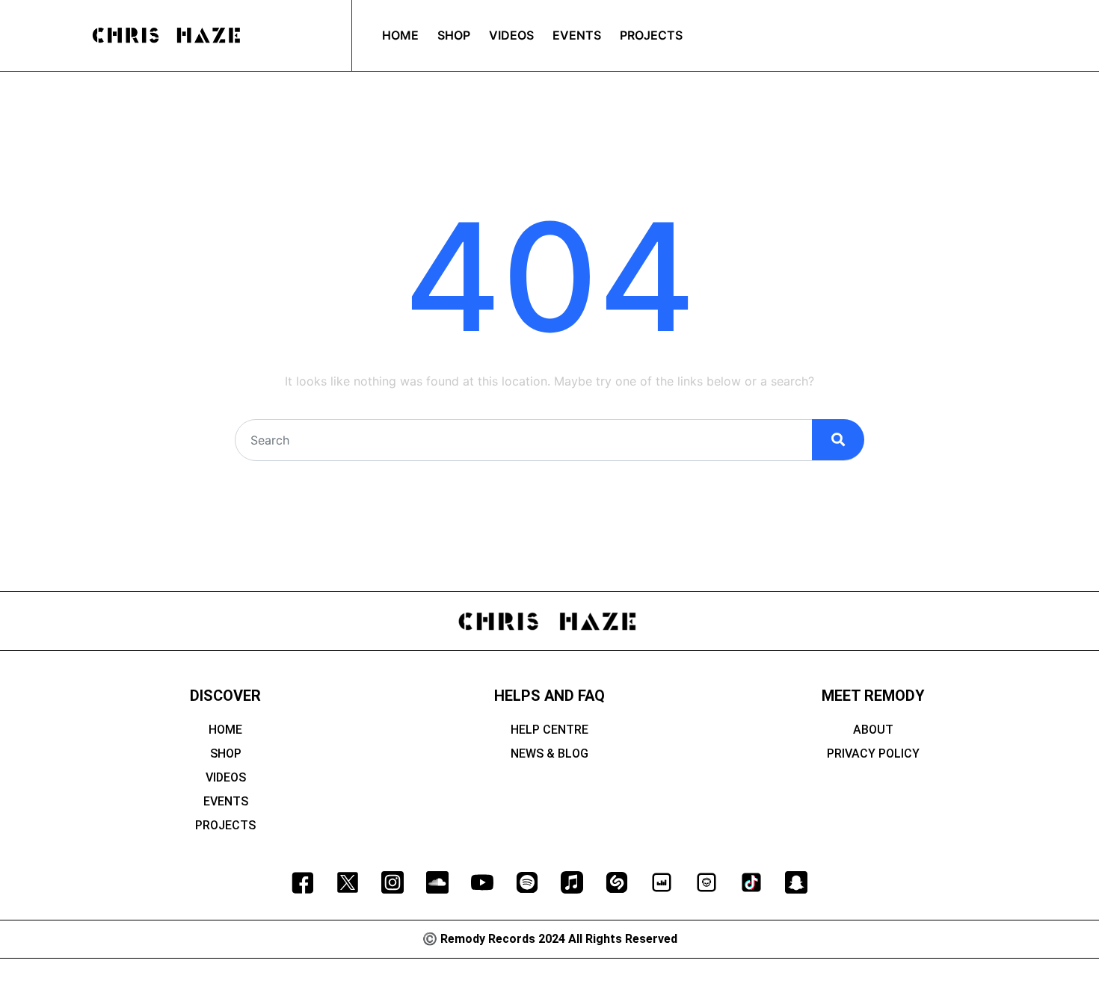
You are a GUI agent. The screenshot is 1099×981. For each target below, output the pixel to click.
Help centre (549, 729)
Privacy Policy (873, 753)
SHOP (225, 753)
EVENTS (225, 801)
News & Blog (549, 753)
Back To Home (549, 492)
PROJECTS (225, 825)
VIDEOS (226, 777)
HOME (225, 729)
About (873, 729)
